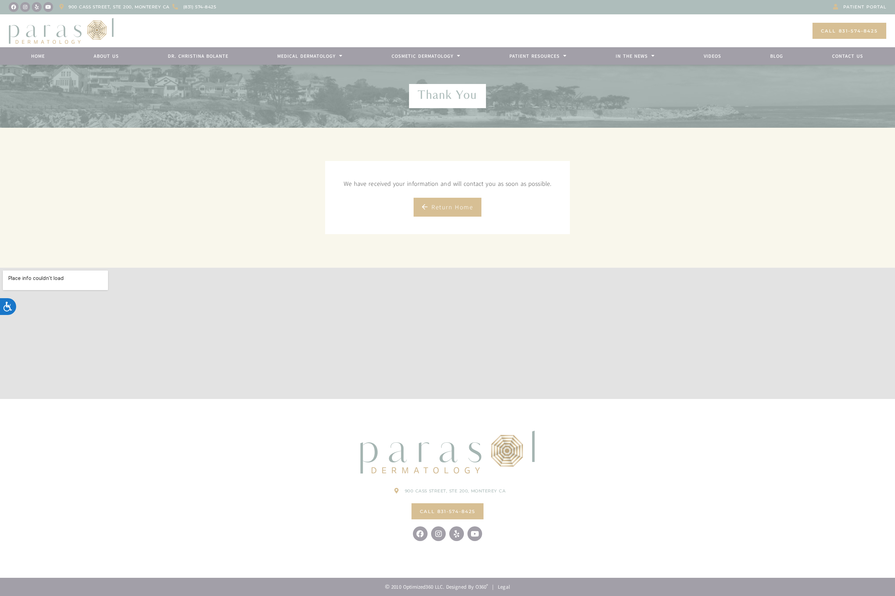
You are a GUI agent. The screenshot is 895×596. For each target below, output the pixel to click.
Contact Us (847, 56)
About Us (106, 56)
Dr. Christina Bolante (198, 56)
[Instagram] (25, 7)
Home (38, 56)
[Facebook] (14, 7)
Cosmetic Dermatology (422, 56)
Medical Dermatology (306, 56)
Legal (504, 586)
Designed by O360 (467, 586)
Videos (712, 56)
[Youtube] (48, 7)
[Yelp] (37, 7)
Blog (776, 56)
